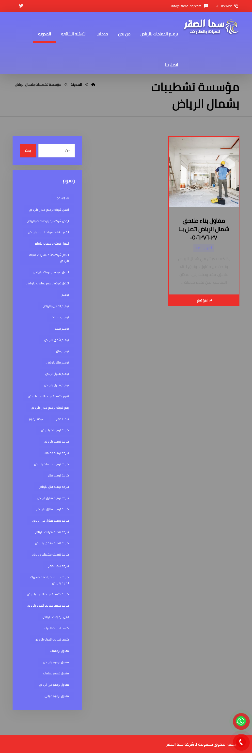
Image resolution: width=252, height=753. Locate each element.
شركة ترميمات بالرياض (55, 430)
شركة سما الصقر (58, 566)
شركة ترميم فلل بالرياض (54, 486)
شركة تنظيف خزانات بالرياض (52, 532)
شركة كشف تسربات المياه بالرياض (48, 594)
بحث (28, 151)
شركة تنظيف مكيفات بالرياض (50, 554)
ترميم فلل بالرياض (58, 362)
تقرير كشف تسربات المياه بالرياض (48, 396)
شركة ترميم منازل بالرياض (52, 509)
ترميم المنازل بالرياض (56, 306)
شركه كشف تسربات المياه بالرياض (48, 605)
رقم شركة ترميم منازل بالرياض (50, 407)
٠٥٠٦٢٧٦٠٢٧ (62, 198)
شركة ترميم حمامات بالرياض (51, 464)
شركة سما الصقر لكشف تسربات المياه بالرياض (49, 580)
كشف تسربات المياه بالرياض (52, 639)
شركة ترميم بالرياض (56, 441)
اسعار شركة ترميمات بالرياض (51, 243)
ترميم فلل (62, 351)
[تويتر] (21, 6)
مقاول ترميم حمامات (56, 673)
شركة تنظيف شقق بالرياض (52, 543)
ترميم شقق (61, 328)
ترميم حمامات (60, 317)
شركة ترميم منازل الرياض (53, 498)
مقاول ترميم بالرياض (56, 662)
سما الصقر (62, 419)
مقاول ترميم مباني (57, 696)
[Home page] (93, 84)
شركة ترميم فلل (58, 475)
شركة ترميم (36, 419)
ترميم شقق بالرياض (56, 340)
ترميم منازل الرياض (57, 373)
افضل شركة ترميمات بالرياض (51, 272)
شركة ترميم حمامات (56, 453)
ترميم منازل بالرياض (56, 385)
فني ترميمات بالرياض (56, 617)
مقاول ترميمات (59, 651)
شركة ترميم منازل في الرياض (50, 520)
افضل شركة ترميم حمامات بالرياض (48, 283)
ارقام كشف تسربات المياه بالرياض (48, 232)
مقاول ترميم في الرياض (54, 684)
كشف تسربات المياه (57, 628)
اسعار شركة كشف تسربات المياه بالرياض (49, 258)
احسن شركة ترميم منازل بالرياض (49, 209)
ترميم (65, 294)
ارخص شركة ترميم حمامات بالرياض (48, 221)
